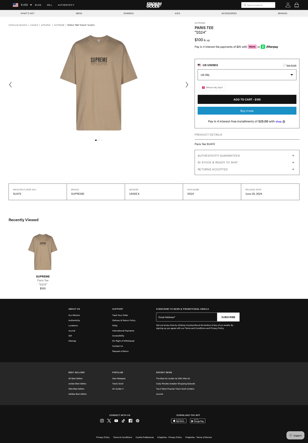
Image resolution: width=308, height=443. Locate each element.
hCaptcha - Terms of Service (198, 437)
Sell (49, 4)
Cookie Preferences (145, 437)
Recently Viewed (23, 219)
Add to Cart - (247, 99)
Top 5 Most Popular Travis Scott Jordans (175, 388)
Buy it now (247, 110)
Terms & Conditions (122, 437)
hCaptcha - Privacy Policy (169, 437)
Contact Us (117, 345)
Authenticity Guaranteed (219, 155)
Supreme (59, 25)
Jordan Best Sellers (77, 383)
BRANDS (282, 13)
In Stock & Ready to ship (218, 162)
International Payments (123, 330)
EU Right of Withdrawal (123, 340)
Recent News (164, 372)
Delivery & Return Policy (123, 320)
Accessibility (118, 335)
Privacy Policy (103, 437)
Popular (117, 372)
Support (117, 308)
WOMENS (129, 13)
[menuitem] (38, 5)
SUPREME (43, 276)
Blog (38, 4)
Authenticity (66, 4)
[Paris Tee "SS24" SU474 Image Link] (43, 251)
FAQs (114, 325)
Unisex (34, 25)
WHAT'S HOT (27, 13)
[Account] (288, 5)
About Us (74, 308)
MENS (79, 13)
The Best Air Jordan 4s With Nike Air (173, 378)
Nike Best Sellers (76, 388)
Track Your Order (120, 315)
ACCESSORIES (229, 13)
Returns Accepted (213, 169)
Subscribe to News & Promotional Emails (182, 308)
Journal (71, 330)
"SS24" (42, 284)
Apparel (46, 25)
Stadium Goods (18, 25)
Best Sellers (76, 372)
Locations (73, 325)
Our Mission (74, 315)
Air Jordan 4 (117, 388)
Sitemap (72, 340)
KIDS (177, 13)
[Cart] (296, 5)
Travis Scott (117, 383)
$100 (43, 288)
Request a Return (120, 351)
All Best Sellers (75, 378)
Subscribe (228, 317)
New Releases (118, 378)
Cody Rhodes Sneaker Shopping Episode (175, 383)
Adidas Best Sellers (77, 393)
